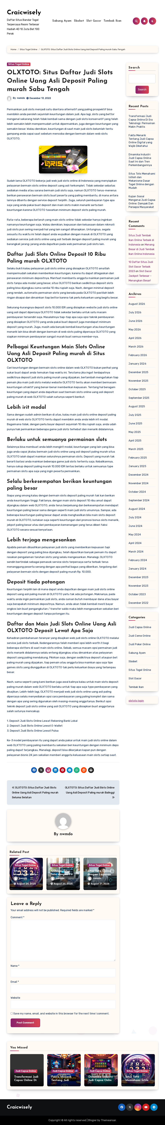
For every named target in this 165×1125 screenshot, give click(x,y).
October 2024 (137, 491)
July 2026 (135, 312)
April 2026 (135, 338)
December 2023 (138, 577)
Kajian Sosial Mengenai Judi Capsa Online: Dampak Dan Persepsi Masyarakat (142, 202)
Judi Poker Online (139, 644)
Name (15, 965)
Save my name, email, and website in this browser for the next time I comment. (61, 1013)
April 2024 (135, 543)
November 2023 (138, 585)
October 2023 (137, 594)
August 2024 (137, 508)
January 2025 (137, 466)
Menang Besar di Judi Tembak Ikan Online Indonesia (141, 249)
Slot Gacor (93, 21)
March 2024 (136, 551)
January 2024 (137, 568)
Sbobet (79, 21)
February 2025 (138, 457)
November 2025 (138, 380)
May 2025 (135, 432)
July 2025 (135, 414)
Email (15, 981)
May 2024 (135, 534)
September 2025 (139, 397)
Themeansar (108, 1120)
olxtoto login (136, 700)
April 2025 (135, 440)
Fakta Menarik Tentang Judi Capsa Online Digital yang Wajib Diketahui (141, 140)
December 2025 (138, 372)
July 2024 (135, 517)
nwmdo (21, 98)
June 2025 (135, 423)
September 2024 (139, 500)
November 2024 (138, 483)
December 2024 (138, 474)
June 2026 (135, 321)
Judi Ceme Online (139, 635)
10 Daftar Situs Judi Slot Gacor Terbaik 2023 (141, 266)
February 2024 (138, 560)
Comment (17, 917)
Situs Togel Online (18, 64)
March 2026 (136, 346)
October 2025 (137, 389)
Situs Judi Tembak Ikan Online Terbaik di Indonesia (141, 240)
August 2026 (137, 303)
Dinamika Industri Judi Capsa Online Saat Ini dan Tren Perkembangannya (140, 160)
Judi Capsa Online (140, 627)
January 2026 (137, 363)
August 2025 (137, 406)
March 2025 (136, 449)
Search (134, 67)
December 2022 (138, 602)
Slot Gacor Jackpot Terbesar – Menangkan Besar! (140, 276)
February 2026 (138, 355)
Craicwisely (24, 13)
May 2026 (135, 329)
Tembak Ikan (112, 21)
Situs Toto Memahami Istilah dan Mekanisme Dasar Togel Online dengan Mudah (142, 180)
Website (15, 997)
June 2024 (135, 526)
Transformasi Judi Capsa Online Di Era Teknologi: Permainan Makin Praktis (142, 121)
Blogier (92, 1120)
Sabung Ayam (62, 21)
